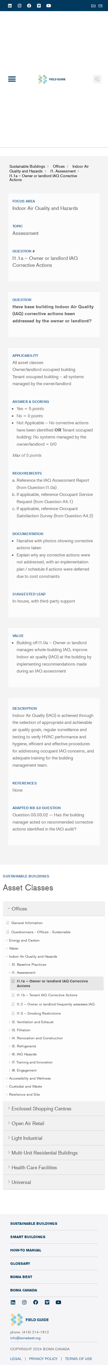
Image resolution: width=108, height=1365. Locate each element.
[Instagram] (19, 5)
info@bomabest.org (25, 1338)
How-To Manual (25, 1250)
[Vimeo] (39, 5)
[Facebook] (29, 5)
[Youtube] (48, 5)
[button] (12, 79)
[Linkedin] (10, 5)
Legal (16, 1358)
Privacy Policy (43, 1358)
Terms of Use (79, 1358)
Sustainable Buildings (33, 1223)
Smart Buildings (27, 1236)
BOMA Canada (23, 1290)
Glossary (20, 1263)
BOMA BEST (21, 1276)
